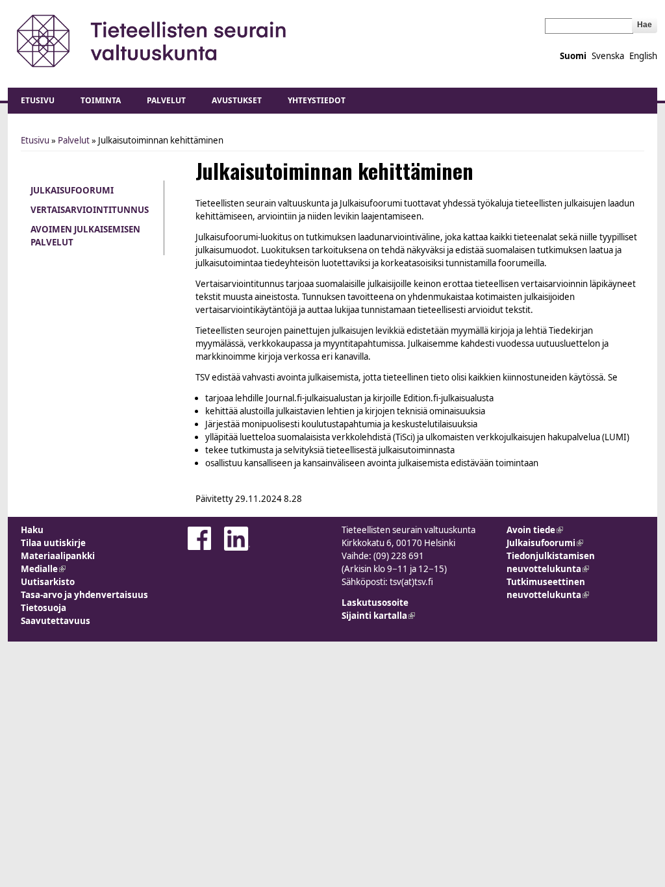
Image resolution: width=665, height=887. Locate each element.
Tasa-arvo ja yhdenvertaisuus (84, 595)
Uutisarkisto (48, 582)
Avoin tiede (535, 530)
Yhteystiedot (316, 100)
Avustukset (237, 100)
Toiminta (101, 100)
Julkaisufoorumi (72, 190)
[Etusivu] (152, 40)
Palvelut (166, 100)
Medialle (43, 569)
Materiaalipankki (58, 556)
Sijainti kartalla (378, 615)
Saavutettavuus (55, 621)
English (643, 56)
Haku (32, 530)
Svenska (608, 56)
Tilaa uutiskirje (53, 543)
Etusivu (38, 100)
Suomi (573, 56)
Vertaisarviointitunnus (90, 210)
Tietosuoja (43, 608)
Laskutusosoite (375, 602)
